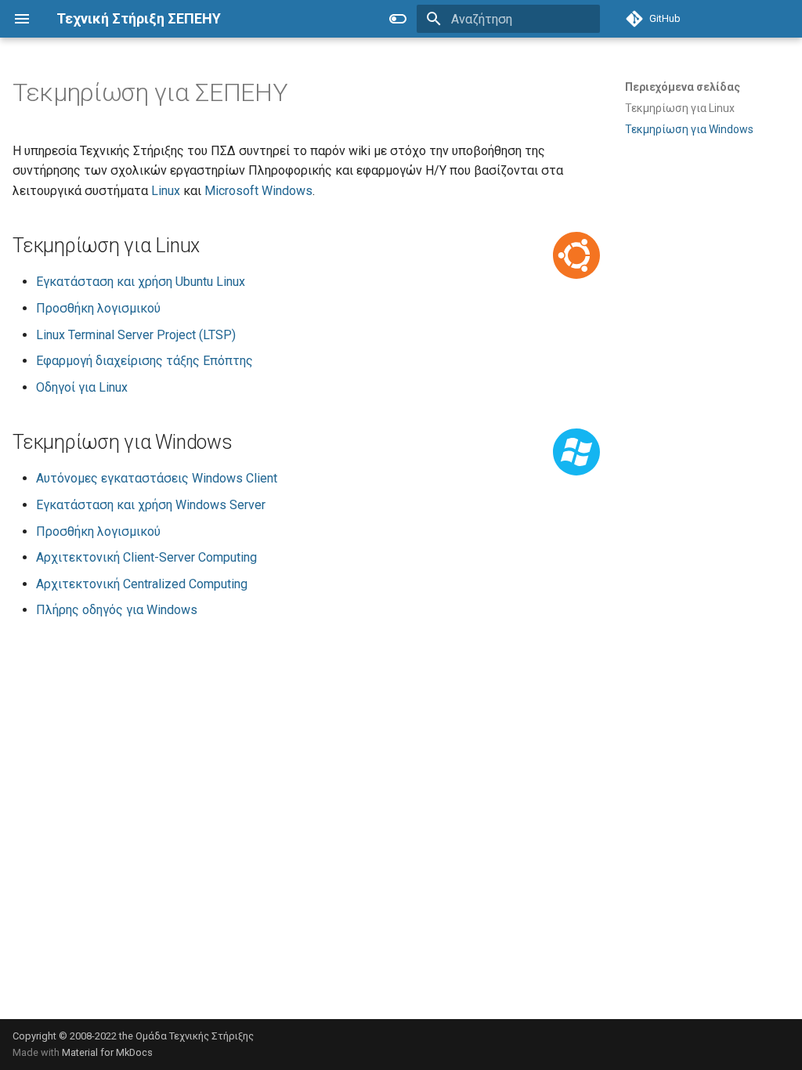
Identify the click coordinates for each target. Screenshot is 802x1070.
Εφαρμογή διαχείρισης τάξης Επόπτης (144, 360)
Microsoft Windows (258, 190)
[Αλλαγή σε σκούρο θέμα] (398, 18)
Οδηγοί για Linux (82, 387)
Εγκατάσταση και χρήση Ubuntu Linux (140, 281)
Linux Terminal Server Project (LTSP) (136, 334)
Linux (165, 190)
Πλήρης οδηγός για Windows (116, 609)
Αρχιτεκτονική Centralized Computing (141, 584)
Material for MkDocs (107, 1052)
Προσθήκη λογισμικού (98, 308)
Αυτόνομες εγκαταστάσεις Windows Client (156, 478)
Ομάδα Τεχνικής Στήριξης (194, 1036)
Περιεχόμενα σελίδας (682, 87)
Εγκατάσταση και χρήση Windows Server (151, 504)
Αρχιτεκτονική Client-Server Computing (146, 557)
